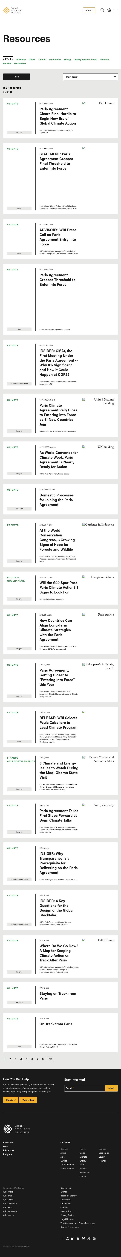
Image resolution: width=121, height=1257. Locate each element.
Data (10, 106)
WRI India (7, 1207)
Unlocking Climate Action (16, 907)
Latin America (43, 112)
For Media (65, 1199)
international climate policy (17, 624)
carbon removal (15, 206)
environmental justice (18, 437)
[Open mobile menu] (116, 10)
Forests (7, 63)
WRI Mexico (8, 1215)
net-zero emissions (16, 710)
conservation (14, 272)
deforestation (14, 381)
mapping (12, 669)
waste (11, 926)
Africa (40, 96)
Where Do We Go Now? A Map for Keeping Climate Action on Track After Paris (59, 953)
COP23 (11, 310)
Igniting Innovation (17, 601)
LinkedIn (72, 1238)
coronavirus (13, 358)
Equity (102, 1156)
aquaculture (14, 160)
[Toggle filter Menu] (109, 10)
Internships (65, 1211)
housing (12, 580)
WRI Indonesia (10, 1211)
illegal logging (14, 607)
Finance (104, 59)
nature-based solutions (14, 694)
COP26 (11, 326)
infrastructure (14, 617)
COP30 (11, 348)
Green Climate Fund (17, 557)
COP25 (11, 321)
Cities (32, 59)
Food (10, 490)
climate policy (14, 251)
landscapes (13, 640)
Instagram (67, 1238)
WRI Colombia (10, 1203)
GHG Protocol (14, 546)
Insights (12, 112)
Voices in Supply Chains (15, 921)
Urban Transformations (15, 914)
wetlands (12, 953)
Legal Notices (67, 1219)
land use (12, 646)
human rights (14, 585)
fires (10, 469)
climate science (15, 256)
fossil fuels (13, 517)
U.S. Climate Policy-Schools (16, 877)
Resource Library (68, 1195)
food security (14, 496)
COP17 (11, 283)
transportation (14, 870)
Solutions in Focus (16, 829)
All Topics (8, 59)
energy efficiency (16, 424)
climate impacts (15, 239)
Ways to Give (28, 1099)
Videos (11, 101)
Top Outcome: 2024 (17, 852)
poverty (11, 753)
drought (12, 392)
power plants (14, 758)
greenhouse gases (16, 569)
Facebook (62, 1238)
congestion (13, 267)
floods (11, 485)
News (10, 117)
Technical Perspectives (14, 124)
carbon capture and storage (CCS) (17, 196)
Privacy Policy (67, 1215)
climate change (15, 228)
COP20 (11, 294)
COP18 (11, 289)
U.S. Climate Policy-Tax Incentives (18, 884)
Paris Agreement (15, 726)
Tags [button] (5, 137)
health (11, 574)
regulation (13, 779)
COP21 (11, 299)
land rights (13, 635)
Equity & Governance (86, 59)
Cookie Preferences (69, 1226)
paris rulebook (14, 731)
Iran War (12, 630)
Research (12, 96)
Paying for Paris (15, 736)
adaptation (13, 144)
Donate (89, 10)
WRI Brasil (8, 1195)
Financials (65, 1203)
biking (11, 172)
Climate (42, 59)
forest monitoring (16, 501)
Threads (78, 1238)
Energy (68, 59)
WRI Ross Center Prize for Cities (18, 960)
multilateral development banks (17, 676)
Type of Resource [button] (11, 89)
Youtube (94, 1238)
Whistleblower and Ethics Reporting (77, 1223)
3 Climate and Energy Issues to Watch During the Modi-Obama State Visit (59, 770)
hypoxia (11, 596)
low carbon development (14, 664)
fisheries (12, 474)
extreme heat (14, 453)
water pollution (15, 937)
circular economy (16, 212)
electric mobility (15, 408)
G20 (10, 535)
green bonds (14, 551)
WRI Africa (8, 1191)
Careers (64, 1207)
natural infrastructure (18, 681)
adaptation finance (17, 149)
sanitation (12, 806)
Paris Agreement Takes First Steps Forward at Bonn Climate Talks (59, 815)
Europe (40, 106)
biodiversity (13, 178)
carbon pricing (15, 201)
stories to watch (15, 835)
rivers (10, 796)
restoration (13, 790)
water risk (12, 948)
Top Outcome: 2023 (17, 847)
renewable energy (16, 785)
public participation (17, 769)
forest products (15, 507)
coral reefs (13, 353)
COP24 (11, 315)
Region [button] (35, 89)
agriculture (13, 155)
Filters (16, 76)
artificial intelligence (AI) (17, 167)
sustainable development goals (16, 842)
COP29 (11, 342)
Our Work (65, 1142)
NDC (10, 699)
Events (63, 1191)
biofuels (11, 183)
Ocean (11, 715)
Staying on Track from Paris (58, 996)
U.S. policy (12, 889)
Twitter (88, 1238)
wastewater (13, 932)
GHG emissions (15, 540)
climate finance (15, 233)
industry (12, 612)
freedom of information (13, 524)
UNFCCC (12, 895)
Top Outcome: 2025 (17, 858)
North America (44, 117)
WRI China (8, 1199)
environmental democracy (14, 431)
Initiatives (8, 1150)
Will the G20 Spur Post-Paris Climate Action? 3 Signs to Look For (59, 587)
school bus (13, 812)
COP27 (11, 331)
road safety (13, 801)
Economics (55, 59)
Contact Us (65, 1187)
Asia (39, 101)
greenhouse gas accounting (15, 564)
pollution (12, 747)
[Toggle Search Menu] (102, 10)
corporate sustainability (14, 365)
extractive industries (17, 448)
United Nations (15, 900)
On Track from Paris (56, 1023)
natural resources (16, 686)
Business (21, 59)
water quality (14, 943)
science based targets (14, 819)
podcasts (12, 742)
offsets (11, 720)
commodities (14, 262)
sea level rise (14, 824)
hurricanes (13, 590)
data (10, 371)
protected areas (15, 763)
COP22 (11, 305)
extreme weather (16, 458)
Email (69, 1088)
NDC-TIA (12, 704)
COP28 (11, 337)
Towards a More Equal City (18, 865)
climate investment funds (16, 246)
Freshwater (20, 63)
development (14, 387)
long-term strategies (17, 656)
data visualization (16, 376)
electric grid (13, 403)
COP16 (11, 278)
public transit (14, 774)
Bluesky (83, 1238)
